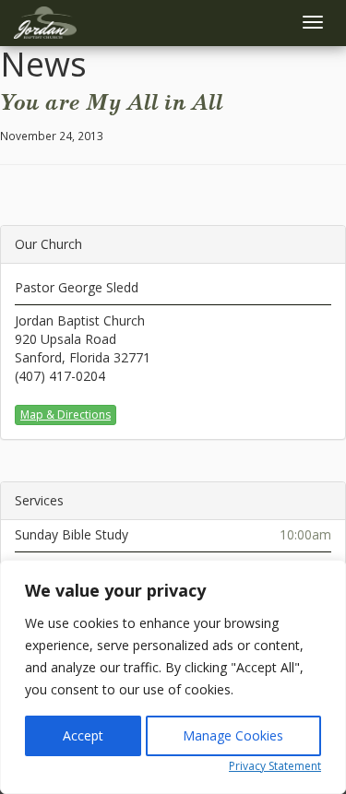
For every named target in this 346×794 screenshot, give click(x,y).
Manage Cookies (233, 735)
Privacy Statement (275, 766)
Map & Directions (65, 414)
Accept (83, 735)
